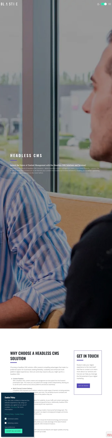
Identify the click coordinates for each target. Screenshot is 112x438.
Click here (14, 407)
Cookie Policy (19, 414)
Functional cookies (12, 419)
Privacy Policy (9, 414)
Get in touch (83, 385)
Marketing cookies (12, 423)
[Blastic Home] (9, 4)
